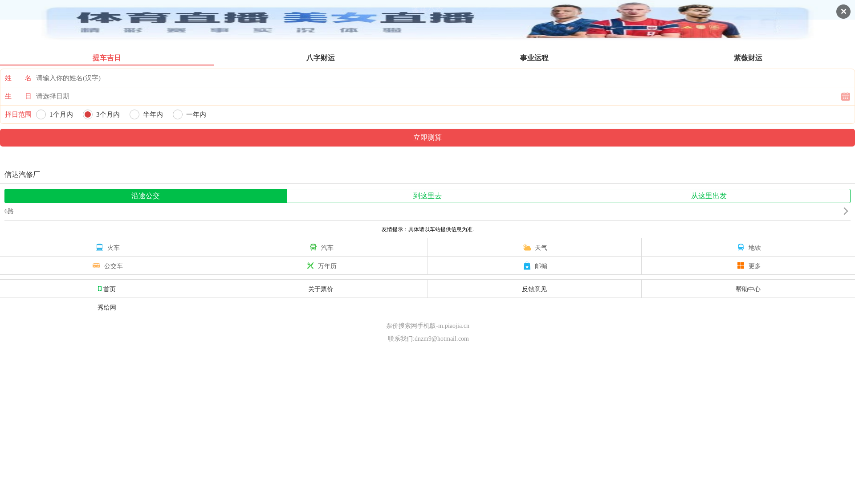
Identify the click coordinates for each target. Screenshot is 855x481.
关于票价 (320, 288)
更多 (755, 265)
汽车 (327, 247)
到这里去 (427, 196)
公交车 (113, 265)
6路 (9, 211)
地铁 (755, 247)
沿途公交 (145, 196)
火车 (113, 247)
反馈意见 (534, 288)
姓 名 (18, 78)
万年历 (327, 265)
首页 (109, 288)
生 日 (18, 96)
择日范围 (18, 114)
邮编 (541, 265)
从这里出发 (709, 196)
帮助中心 (748, 288)
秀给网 (107, 306)
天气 (541, 247)
